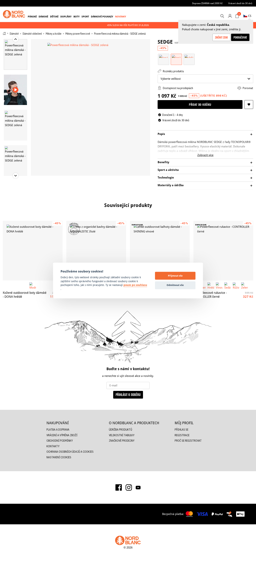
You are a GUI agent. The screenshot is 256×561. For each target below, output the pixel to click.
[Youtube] (138, 487)
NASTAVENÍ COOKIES (58, 457)
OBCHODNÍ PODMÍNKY (59, 440)
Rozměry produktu (173, 71)
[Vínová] (219, 285)
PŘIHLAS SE (181, 429)
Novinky (120, 16)
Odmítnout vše (175, 284)
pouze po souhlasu (135, 285)
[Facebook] (118, 487)
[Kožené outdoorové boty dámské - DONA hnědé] (33, 250)
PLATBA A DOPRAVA (57, 429)
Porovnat (247, 88)
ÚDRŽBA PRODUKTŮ (120, 429)
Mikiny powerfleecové (77, 33)
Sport (85, 16)
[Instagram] (129, 487)
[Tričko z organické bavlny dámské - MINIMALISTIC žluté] (96, 250)
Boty (76, 16)
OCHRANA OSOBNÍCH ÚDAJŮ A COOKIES (70, 451)
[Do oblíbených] (248, 104)
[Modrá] (32, 285)
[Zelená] (163, 56)
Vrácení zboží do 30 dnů (240, 3)
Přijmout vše (175, 275)
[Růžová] (236, 285)
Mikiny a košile (53, 33)
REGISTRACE (182, 435)
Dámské (43, 16)
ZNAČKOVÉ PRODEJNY (121, 440)
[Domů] (4, 33)
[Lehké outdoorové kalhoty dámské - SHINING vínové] (160, 250)
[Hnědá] (189, 56)
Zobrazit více (205, 155)
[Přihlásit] (230, 16)
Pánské (32, 16)
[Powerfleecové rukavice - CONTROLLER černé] (223, 250)
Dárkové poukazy (102, 16)
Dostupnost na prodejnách (177, 88)
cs (249, 16)
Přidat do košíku (200, 104)
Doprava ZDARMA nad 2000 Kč (207, 3)
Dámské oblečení (32, 33)
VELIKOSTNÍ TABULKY (121, 435)
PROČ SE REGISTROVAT (188, 440)
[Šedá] (227, 285)
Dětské (54, 16)
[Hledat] (222, 16)
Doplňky (66, 16)
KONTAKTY (52, 446)
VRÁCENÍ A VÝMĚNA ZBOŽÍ (61, 435)
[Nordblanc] (14, 14)
